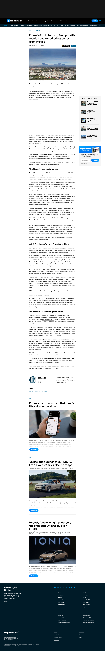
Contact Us (60, 615)
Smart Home (61, 602)
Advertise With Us (62, 617)
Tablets (84, 593)
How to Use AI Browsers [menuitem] (58, 25)
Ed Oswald (32, 45)
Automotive (60, 607)
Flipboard (75, 587)
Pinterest (69, 587)
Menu (5, 21)
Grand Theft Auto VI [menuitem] (14, 25)
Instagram (58, 587)
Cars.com (56, 198)
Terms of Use (56, 640)
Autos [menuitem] (67, 21)
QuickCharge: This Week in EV (41, 391)
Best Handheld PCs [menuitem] (47, 25)
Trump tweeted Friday (35, 149)
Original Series (86, 607)
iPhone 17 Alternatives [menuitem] (70, 25)
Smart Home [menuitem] (74, 21)
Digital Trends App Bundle (88, 622)
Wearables (85, 595)
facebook (38, 382)
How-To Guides (86, 604)
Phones (59, 593)
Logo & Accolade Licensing (64, 622)
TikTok (66, 587)
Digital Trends (11, 23)
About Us (60, 613)
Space (84, 597)
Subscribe (95, 160)
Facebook (55, 587)
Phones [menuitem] (38, 21)
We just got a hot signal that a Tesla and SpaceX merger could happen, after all (92, 129)
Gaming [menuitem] (44, 21)
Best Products (86, 602)
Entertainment (61, 604)
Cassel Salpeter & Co (48, 319)
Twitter (60, 587)
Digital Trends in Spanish (88, 620)
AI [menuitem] (25, 21)
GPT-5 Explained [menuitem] (93, 25)
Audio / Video (61, 600)
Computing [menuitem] (31, 21)
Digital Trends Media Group (12, 645)
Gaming (60, 597)
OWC (38, 250)
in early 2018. (43, 93)
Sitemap (80, 637)
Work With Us (56, 634)
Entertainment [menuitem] (51, 21)
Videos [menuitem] (81, 21)
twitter (40, 382)
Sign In (94, 21)
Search (100, 21)
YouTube (63, 587)
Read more (34, 449)
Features (31, 391)
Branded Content (86, 615)
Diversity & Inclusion (58, 637)
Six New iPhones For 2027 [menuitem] (27, 25)
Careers (55, 632)
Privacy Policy (84, 163)
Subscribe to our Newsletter (89, 613)
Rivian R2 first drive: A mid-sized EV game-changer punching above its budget (92, 137)
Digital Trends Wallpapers (88, 617)
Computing (60, 595)
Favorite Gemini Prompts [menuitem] (82, 25)
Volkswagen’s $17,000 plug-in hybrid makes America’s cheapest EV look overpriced (92, 113)
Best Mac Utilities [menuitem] (38, 25)
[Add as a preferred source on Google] (66, 46)
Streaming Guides (87, 600)
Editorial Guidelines (62, 620)
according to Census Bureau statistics (64, 175)
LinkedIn (72, 587)
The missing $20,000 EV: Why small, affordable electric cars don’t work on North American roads (92, 105)
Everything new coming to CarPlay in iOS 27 (92, 120)
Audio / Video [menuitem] (60, 21)
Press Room (81, 634)
